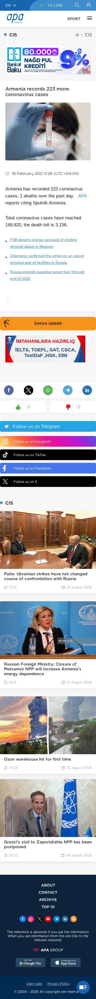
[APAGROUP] (48, 950)
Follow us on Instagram (32, 442)
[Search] (76, 5)
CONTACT (48, 892)
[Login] (89, 5)
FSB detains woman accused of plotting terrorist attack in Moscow (43, 243)
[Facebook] (22, 919)
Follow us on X (25, 482)
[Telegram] (56, 919)
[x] (39, 919)
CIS (88, 34)
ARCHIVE (48, 899)
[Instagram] (31, 919)
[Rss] (73, 919)
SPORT (74, 19)
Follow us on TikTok (30, 455)
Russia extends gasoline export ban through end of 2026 (47, 275)
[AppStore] (65, 963)
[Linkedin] (65, 919)
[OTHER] (88, 19)
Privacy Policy (58, 984)
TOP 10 (48, 906)
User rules (34, 984)
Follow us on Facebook (32, 468)
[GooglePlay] (30, 963)
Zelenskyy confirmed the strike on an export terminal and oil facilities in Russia (47, 259)
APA (82, 195)
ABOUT (48, 885)
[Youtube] (48, 919)
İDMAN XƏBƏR (48, 323)
